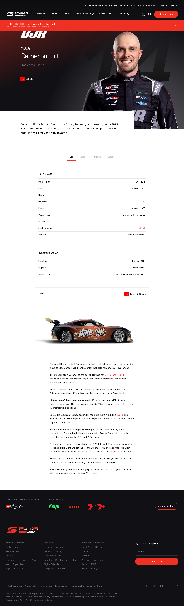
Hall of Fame (12, 547)
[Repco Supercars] (21, 15)
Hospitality (151, 5)
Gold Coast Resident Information (60, 559)
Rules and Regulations (92, 542)
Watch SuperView (15, 564)
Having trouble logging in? (83, 586)
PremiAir (114, 451)
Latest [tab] (111, 156)
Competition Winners (54, 568)
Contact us (49, 542)
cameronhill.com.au (136, 235)
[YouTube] (169, 586)
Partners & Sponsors (92, 559)
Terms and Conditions (55, 547)
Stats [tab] (82, 156)
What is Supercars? (15, 542)
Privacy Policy (31, 586)
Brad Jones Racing (32, 65)
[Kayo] (54, 507)
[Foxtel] (73, 507)
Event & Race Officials (92, 547)
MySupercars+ (121, 5)
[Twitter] (146, 586)
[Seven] (96, 507)
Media (84, 551)
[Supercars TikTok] (176, 586)
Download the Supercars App (98, 5)
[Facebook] (139, 228)
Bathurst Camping (53, 551)
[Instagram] (144, 228)
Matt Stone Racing (114, 375)
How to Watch (137, 5)
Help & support (61, 586)
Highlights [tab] (96, 156)
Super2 (120, 414)
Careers (85, 555)
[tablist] (92, 156)
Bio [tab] (71, 156)
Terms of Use (46, 586)
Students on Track (53, 555)
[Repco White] (14, 506)
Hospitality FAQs (89, 568)
